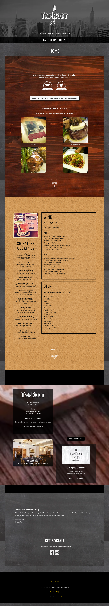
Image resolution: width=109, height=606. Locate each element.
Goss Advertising (58, 596)
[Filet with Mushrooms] (75, 141)
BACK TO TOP (54, 179)
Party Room (52, 592)
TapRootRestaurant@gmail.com (33, 426)
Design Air (18, 522)
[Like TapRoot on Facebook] (52, 555)
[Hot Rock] (33, 141)
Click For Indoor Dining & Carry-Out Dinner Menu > (54, 98)
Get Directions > (76, 439)
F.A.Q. (57, 592)
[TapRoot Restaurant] (54, 28)
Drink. (53, 40)
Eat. (45, 40)
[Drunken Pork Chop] (33, 171)
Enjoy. (62, 40)
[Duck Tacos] (75, 171)
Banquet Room (33, 460)
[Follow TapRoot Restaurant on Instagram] (57, 555)
